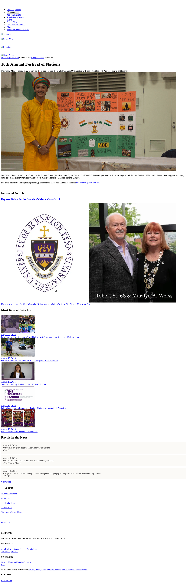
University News (14, 9)
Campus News (37, 57)
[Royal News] (7, 39)
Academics (6, 549)
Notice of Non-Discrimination (74, 570)
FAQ (3, 565)
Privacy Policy (34, 570)
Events (9, 20)
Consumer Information (51, 570)
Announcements (14, 15)
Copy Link (48, 57)
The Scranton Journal (16, 25)
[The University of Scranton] (6, 34)
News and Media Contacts (19, 562)
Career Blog (12, 22)
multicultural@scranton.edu (88, 183)
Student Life (19, 549)
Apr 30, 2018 (13, 57)
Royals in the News (15, 17)
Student (4, 57)
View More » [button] (7, 482)
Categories (12, 12)
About (9, 27)
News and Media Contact (18, 29)
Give (3, 562)
